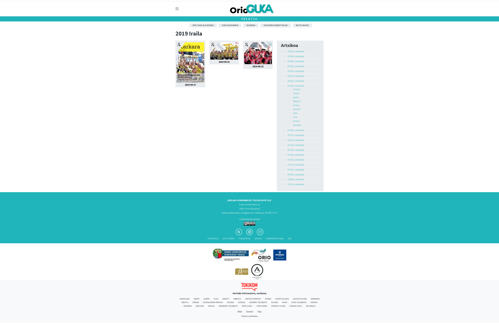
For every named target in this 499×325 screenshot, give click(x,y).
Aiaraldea (185, 299)
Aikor (196, 299)
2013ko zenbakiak (295, 155)
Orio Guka (247, 306)
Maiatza (296, 101)
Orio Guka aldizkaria (203, 25)
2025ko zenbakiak (295, 56)
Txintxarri (261, 306)
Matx (240, 312)
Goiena (241, 302)
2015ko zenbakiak (295, 145)
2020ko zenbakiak (295, 81)
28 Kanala (311, 306)
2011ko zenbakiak (295, 165)
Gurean (249, 312)
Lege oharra (228, 239)
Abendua (297, 125)
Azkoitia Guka (300, 299)
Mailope (200, 306)
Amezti (225, 299)
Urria (295, 117)
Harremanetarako (275, 239)
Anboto (237, 299)
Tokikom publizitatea (249, 316)
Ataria (268, 299)
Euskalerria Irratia (213, 302)
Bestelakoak (302, 25)
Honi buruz (213, 239)
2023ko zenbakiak (295, 66)
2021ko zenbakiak (295, 76)
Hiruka (314, 302)
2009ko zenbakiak (295, 174)
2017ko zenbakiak (295, 135)
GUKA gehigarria (230, 25)
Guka (284, 302)
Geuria (230, 302)
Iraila (295, 113)
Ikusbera (251, 25)
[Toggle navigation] (177, 9)
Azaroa (296, 121)
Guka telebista (298, 302)
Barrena (315, 299)
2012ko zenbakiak (295, 160)
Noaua (211, 306)
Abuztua (296, 109)
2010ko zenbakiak (295, 169)
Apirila (295, 97)
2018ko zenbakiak (295, 130)
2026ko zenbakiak (295, 51)
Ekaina (296, 105)
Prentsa (249, 19)
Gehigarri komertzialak (276, 25)
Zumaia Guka (295, 306)
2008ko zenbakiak (295, 179)
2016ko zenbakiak (295, 140)
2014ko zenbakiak (295, 150)
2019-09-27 (190, 84)
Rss (289, 239)
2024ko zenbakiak (295, 61)
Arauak (258, 239)
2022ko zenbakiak (295, 71)
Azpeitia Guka (282, 299)
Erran (196, 302)
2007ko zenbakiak (295, 184)
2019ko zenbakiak (295, 86)
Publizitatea (245, 239)
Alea (216, 299)
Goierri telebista (258, 302)
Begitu (185, 302)
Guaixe (274, 302)
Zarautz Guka (278, 306)
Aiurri (206, 299)
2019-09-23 (224, 61)
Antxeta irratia (253, 299)
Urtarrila (296, 89)
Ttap (259, 312)
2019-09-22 (257, 66)
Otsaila (296, 93)
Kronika (188, 306)
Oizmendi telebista (228, 306)
